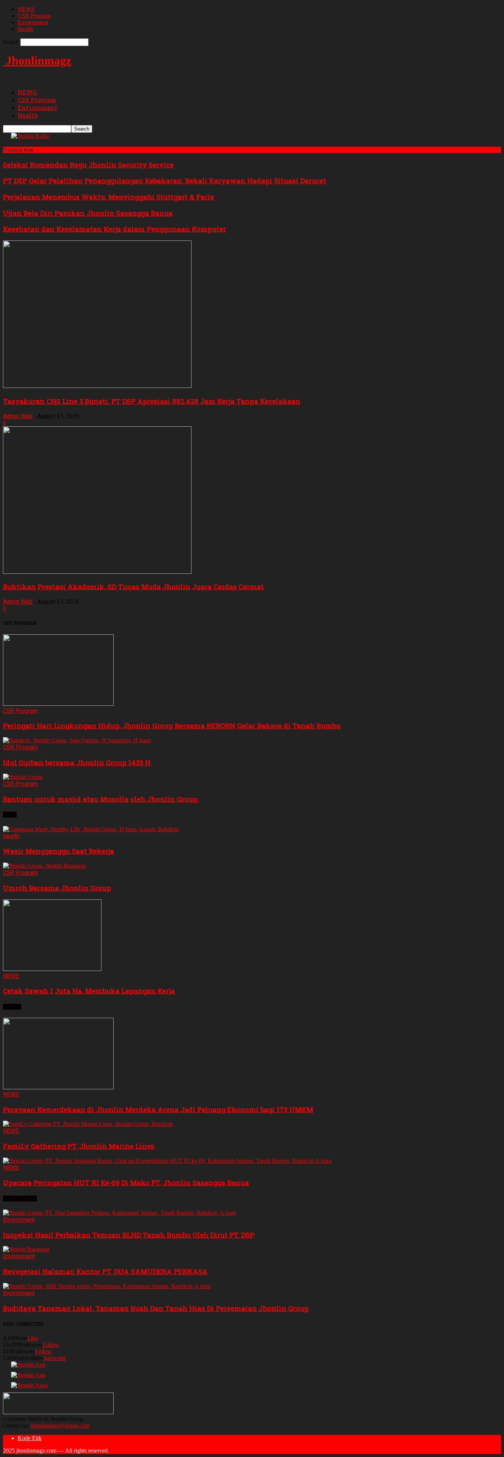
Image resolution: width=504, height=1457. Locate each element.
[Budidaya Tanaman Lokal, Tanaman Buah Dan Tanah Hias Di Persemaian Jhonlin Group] (106, 1286)
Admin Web (17, 416)
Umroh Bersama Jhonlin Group (57, 887)
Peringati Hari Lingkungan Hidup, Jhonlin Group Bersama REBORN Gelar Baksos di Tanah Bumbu (172, 725)
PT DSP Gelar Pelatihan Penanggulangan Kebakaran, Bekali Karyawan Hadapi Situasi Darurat (164, 180)
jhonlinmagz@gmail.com (60, 1425)
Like (32, 1338)
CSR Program (34, 16)
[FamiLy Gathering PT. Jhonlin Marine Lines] (88, 1124)
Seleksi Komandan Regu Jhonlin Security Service (88, 164)
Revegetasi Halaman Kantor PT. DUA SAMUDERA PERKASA (105, 1271)
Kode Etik (30, 1438)
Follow (50, 1345)
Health (25, 29)
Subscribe (54, 1358)
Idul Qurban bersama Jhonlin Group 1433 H (77, 762)
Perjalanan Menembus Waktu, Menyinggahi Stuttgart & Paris (108, 196)
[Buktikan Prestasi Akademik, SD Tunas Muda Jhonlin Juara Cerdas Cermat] (97, 572)
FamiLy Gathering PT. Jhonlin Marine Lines (78, 1146)
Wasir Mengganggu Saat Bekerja (58, 851)
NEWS (26, 9)
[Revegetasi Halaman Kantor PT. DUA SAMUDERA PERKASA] (26, 1249)
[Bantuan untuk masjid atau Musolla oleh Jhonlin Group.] (22, 777)
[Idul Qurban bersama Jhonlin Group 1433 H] (77, 740)
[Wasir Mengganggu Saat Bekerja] (91, 829)
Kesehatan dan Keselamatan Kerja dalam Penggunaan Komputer (114, 228)
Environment (33, 22)
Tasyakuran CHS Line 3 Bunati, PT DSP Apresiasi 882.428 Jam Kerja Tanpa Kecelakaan (151, 401)
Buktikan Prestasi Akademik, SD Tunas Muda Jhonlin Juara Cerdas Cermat (133, 586)
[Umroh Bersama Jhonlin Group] (44, 866)
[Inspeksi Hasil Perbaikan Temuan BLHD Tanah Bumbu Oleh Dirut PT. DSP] (119, 1213)
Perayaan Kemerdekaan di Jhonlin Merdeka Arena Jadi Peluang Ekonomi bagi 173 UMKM (158, 1109)
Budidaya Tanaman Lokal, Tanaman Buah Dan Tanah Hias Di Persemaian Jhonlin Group (156, 1308)
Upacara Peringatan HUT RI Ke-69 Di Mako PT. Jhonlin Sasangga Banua (126, 1182)
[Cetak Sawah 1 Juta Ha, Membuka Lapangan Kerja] (52, 969)
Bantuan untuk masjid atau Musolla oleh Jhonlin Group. (101, 799)
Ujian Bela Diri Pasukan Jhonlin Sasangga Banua (88, 213)
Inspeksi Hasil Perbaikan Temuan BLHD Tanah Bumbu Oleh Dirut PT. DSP (128, 1234)
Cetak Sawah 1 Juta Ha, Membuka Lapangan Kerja (89, 990)
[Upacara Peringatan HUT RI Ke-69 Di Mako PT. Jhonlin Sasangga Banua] (167, 1161)
